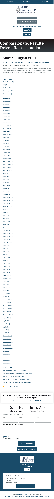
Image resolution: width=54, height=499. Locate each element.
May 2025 (5, 146)
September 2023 (7, 206)
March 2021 (6, 296)
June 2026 (5, 107)
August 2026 (6, 101)
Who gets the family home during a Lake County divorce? (18, 373)
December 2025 (7, 125)
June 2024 (5, 179)
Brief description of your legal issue (13, 424)
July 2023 (5, 212)
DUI (4, 85)
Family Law (6, 87)
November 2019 (7, 342)
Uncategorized (6, 94)
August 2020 (6, 317)
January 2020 (6, 339)
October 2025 (6, 131)
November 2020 (7, 308)
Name (4, 417)
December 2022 (7, 233)
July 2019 (5, 351)
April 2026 (5, 113)
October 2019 (6, 345)
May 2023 (5, 218)
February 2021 (6, 299)
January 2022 (6, 266)
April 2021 (5, 293)
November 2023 (7, 200)
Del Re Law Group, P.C (23, 494)
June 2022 (5, 251)
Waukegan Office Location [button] (26, 486)
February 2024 (6, 191)
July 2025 (5, 140)
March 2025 (6, 152)
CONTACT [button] (27, 1)
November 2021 (7, 272)
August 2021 (6, 281)
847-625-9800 (37, 400)
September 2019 (7, 348)
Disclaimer (6, 436)
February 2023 (6, 227)
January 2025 (6, 158)
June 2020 (5, 324)
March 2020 (6, 333)
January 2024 (6, 194)
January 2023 (6, 230)
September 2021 (7, 278)
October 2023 (6, 203)
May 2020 (5, 327)
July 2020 (5, 320)
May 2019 (5, 357)
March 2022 (6, 260)
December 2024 (7, 161)
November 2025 (7, 128)
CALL (46, 2)
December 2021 (7, 269)
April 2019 (5, 360)
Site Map (13, 496)
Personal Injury (6, 90)
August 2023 (6, 209)
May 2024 (5, 182)
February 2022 (6, 263)
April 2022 (5, 257)
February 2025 (6, 155)
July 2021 (5, 284)
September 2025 (7, 134)
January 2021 (6, 302)
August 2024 (6, 173)
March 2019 (6, 363)
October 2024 (6, 167)
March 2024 (6, 188)
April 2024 (5, 185)
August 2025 (6, 137)
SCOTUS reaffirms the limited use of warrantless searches (26, 62)
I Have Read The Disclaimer (12, 438)
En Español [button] (27, 30)
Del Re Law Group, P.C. (16, 65)
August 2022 (6, 245)
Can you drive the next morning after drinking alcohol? (17, 379)
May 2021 (5, 290)
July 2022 (5, 248)
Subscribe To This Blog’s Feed (12, 387)
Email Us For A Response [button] (28, 449)
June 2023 (5, 215)
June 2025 (5, 143)
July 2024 (5, 176)
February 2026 (6, 119)
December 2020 (7, 305)
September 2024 (7, 170)
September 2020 (7, 314)
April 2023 (5, 221)
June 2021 (5, 287)
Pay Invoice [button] (27, 34)
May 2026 (5, 110)
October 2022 (6, 239)
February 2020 (6, 336)
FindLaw (47, 496)
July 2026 (5, 104)
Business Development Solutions (34, 496)
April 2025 (5, 149)
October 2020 (6, 311)
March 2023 (6, 224)
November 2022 (7, 236)
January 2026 (6, 122)
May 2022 (5, 254)
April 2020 (5, 330)
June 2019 (5, 354)
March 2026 (6, 116)
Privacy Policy (21, 496)
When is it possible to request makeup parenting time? (17, 382)
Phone (37, 417)
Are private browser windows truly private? (14, 376)
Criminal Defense (34, 65)
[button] (9, 2)
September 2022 (7, 242)
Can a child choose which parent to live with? (15, 370)
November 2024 (7, 164)
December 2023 (7, 197)
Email (21, 417)
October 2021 (6, 275)
